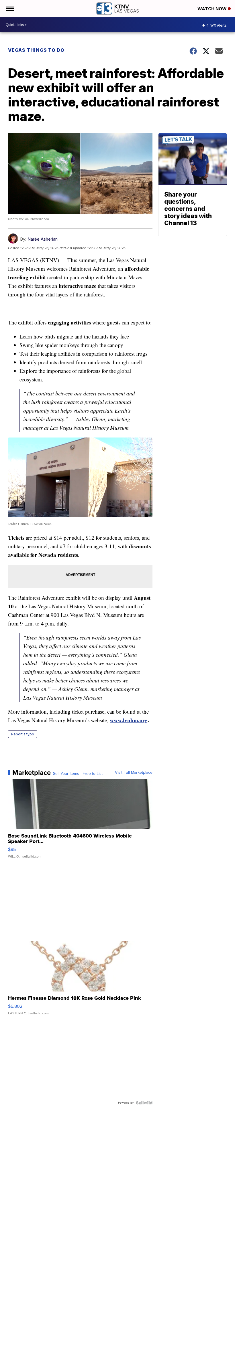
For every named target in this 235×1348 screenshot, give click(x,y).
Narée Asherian (43, 239)
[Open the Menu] (9, 8)
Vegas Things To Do (36, 50)
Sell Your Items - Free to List (78, 774)
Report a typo (22, 734)
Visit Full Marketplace (133, 773)
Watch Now (212, 8)
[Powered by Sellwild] (144, 1103)
